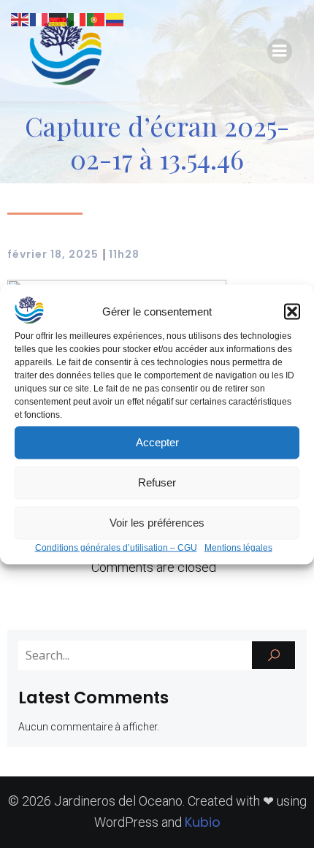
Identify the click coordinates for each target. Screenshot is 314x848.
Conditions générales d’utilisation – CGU (116, 547)
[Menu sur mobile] (279, 51)
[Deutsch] (58, 18)
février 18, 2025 (53, 254)
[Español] (115, 18)
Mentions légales (238, 547)
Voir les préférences (157, 522)
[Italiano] (77, 18)
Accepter (157, 442)
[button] (292, 311)
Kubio (203, 822)
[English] (20, 18)
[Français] (39, 18)
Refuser (157, 482)
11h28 (124, 254)
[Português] (96, 18)
